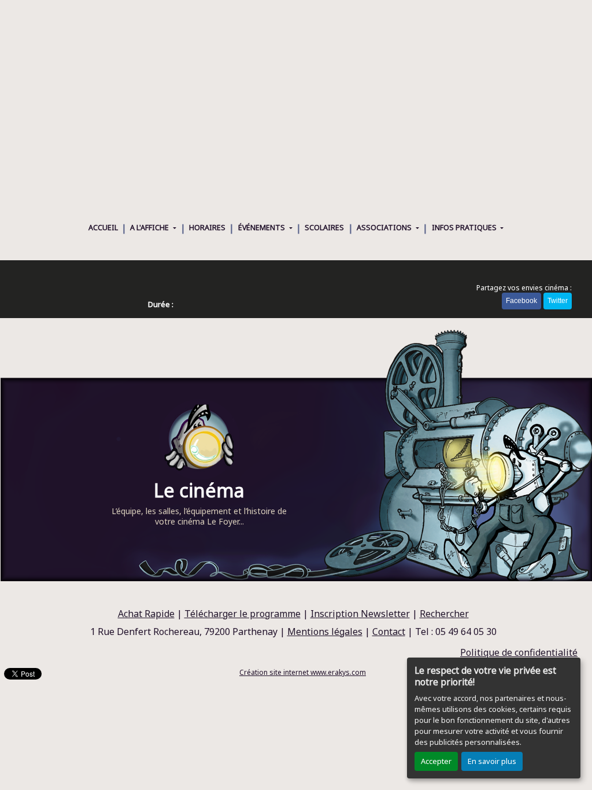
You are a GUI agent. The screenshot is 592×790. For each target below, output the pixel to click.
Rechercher (444, 613)
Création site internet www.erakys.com (302, 672)
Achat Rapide (146, 613)
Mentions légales (324, 631)
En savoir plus (492, 761)
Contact (388, 631)
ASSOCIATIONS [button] (385, 227)
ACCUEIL (103, 227)
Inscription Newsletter (360, 613)
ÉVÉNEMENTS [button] (262, 227)
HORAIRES (207, 227)
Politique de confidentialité (519, 652)
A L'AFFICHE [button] (150, 227)
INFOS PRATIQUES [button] (465, 227)
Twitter (557, 301)
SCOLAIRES (324, 227)
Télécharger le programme (242, 613)
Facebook (521, 301)
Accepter (436, 761)
